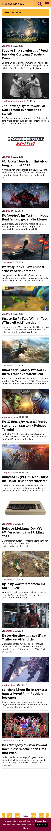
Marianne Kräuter (15, 101)
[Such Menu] (40, 3)
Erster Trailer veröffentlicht (24, 637)
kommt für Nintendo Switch (24, 110)
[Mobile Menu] (47, 3)
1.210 (33, 815)
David (9, 210)
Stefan (9, 262)
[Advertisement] (25, 789)
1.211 (41, 815)
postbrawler (12, 417)
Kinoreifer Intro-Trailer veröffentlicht (24, 372)
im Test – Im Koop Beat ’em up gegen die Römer (25, 217)
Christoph (11, 685)
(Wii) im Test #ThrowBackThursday (24, 320)
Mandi (9, 45)
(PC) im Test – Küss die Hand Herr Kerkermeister (25, 479)
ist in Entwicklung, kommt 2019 (25, 163)
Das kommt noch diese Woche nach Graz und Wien (24, 749)
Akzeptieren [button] (41, 825)
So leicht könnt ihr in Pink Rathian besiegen (24, 693)
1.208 (17, 815)
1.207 (9, 815)
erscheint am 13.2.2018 (23, 586)
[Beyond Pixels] (13, 4)
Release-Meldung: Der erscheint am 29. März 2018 (23, 532)
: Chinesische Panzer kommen (23, 269)
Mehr (25, 828)
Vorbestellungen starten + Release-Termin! (25, 425)
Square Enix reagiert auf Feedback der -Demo (25, 54)
